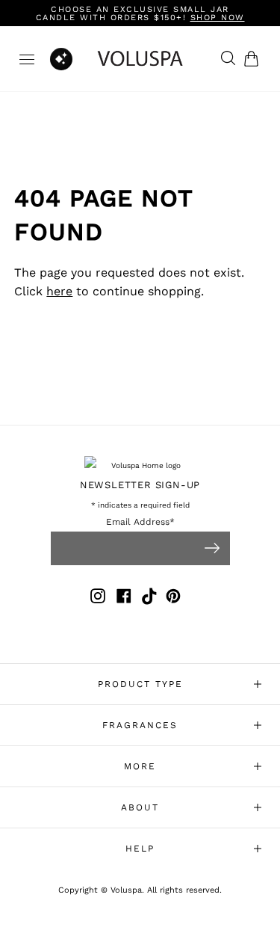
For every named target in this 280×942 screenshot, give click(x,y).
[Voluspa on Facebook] (123, 598)
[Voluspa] (140, 58)
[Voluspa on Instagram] (97, 598)
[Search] (224, 59)
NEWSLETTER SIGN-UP (140, 484)
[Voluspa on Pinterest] (173, 598)
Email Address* (140, 522)
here (59, 291)
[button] (254, 59)
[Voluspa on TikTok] (150, 598)
